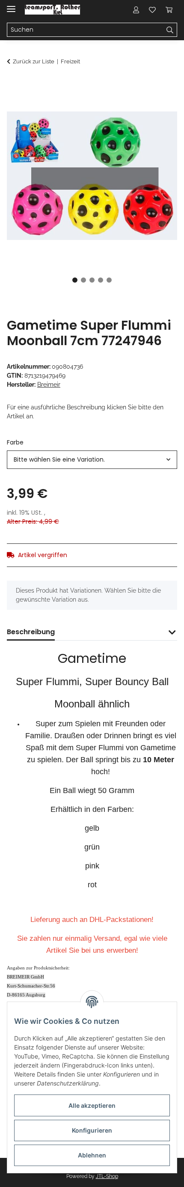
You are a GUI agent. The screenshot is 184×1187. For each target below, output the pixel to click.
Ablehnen (92, 1155)
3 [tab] (92, 280)
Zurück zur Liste (33, 61)
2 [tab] (83, 280)
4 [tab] (100, 280)
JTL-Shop (107, 1176)
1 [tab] (74, 280)
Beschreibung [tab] (31, 632)
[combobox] (92, 459)
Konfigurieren (92, 1130)
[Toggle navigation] (11, 5)
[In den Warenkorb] (14, 84)
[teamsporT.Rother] (52, 9)
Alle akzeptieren (92, 1105)
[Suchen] (170, 30)
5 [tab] (109, 280)
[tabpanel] (92, 175)
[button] (136, 9)
